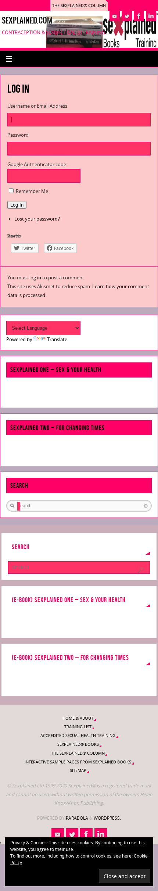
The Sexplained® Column (79, 5)
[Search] (140, 570)
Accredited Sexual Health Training (77, 735)
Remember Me (32, 191)
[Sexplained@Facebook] (139, 16)
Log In (17, 205)
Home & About (77, 718)
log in (35, 278)
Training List (77, 726)
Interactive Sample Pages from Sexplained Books (78, 762)
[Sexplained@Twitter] (127, 16)
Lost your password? (37, 219)
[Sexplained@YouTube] (114, 16)
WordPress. (107, 818)
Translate (57, 339)
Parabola (77, 818)
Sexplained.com (27, 21)
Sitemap (78, 770)
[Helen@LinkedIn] (151, 16)
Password (18, 135)
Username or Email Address (37, 106)
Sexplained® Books (78, 744)
